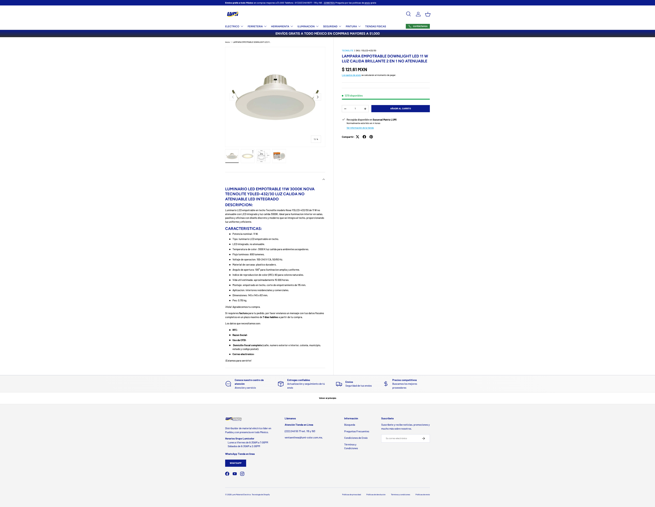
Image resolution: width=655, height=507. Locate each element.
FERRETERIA (255, 26)
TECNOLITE (347, 50)
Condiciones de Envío (356, 437)
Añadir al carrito (400, 108)
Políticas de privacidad (351, 494)
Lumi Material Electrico (241, 494)
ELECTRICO (232, 26)
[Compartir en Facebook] (364, 136)
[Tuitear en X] (357, 136)
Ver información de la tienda (360, 127)
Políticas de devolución (375, 494)
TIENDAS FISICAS (375, 26)
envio (367, 2)
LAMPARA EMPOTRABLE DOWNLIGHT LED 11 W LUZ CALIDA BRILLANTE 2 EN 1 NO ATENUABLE (252, 42)
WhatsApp (236, 463)
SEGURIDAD (330, 26)
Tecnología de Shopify (261, 494)
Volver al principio (327, 398)
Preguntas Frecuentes (356, 431)
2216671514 (329, 2)
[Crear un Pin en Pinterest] (371, 136)
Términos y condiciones (400, 494)
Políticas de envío (423, 494)
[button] (428, 14)
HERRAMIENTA (280, 26)
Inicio (227, 42)
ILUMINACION (306, 26)
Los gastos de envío (351, 75)
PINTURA (351, 26)
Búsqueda (349, 424)
